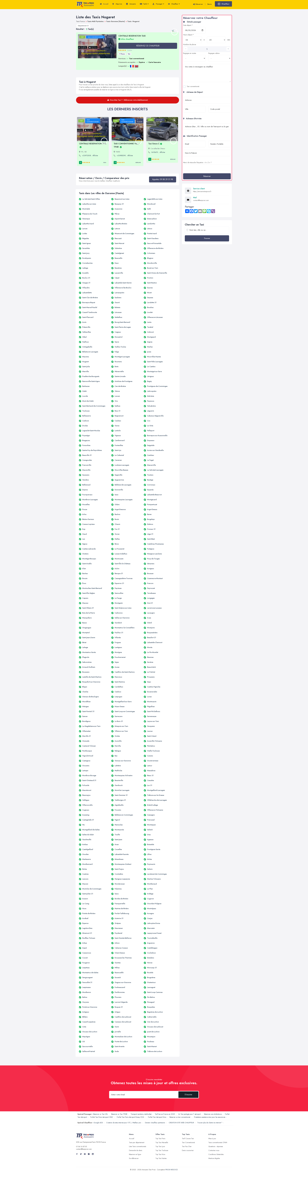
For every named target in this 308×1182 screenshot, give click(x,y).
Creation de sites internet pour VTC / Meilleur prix (124, 1122)
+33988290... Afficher (125, 155)
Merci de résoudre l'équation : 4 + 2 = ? (197, 162)
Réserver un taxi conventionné (180, 1117)
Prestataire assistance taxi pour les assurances (209, 1117)
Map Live (118, 4)
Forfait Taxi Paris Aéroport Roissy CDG (131, 1117)
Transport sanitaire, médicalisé (141, 1114)
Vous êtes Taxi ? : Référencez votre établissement (129, 100)
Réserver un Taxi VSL (100, 1114)
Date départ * (188, 25)
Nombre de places (189, 44)
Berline (138, 162)
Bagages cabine (213, 53)
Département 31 (83, 26)
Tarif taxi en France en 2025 (165, 1114)
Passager (158, 4)
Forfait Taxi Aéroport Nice (157, 1117)
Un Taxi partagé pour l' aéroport (189, 1114)
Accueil (105, 4)
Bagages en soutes (189, 53)
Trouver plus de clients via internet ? (209, 1122)
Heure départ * (188, 35)
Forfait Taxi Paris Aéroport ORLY (101, 1117)
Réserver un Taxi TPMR (119, 1114)
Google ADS (98, 1122)
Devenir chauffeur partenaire (155, 1122)
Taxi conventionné (193, 86)
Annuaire (132, 4)
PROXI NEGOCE (171, 1169)
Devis (209, 4)
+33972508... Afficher (90, 155)
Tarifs (145, 4)
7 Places (122, 54)
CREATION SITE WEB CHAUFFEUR (181, 1122)
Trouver (207, 238)
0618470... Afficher (158, 152)
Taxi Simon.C (154, 143)
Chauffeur (174, 4)
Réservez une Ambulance (213, 1114)
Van (129, 54)
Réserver (199, 4)
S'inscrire (188, 1094)
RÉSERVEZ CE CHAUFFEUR (147, 45)
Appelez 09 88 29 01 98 (162, 179)
